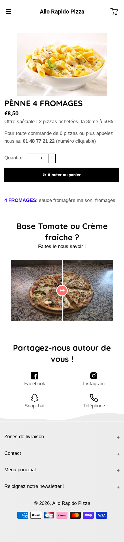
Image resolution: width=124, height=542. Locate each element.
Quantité (13, 158)
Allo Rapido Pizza (62, 11)
